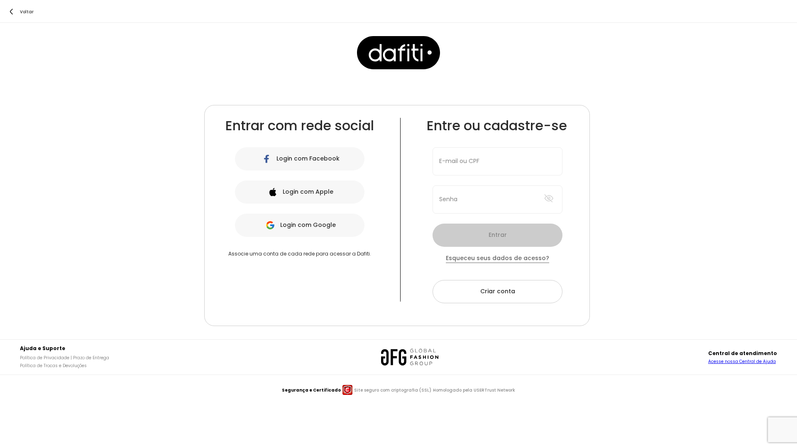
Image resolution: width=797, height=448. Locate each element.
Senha (448, 199)
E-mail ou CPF (459, 161)
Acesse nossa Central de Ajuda (742, 361)
